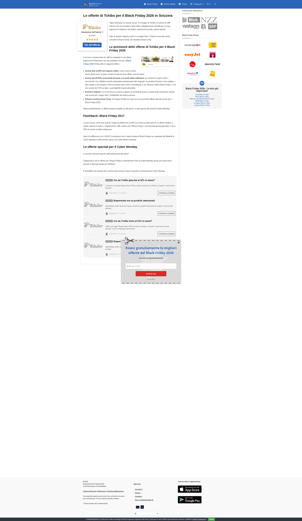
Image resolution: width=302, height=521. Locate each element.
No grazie (151, 279)
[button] (151, 250)
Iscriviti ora (151, 273)
